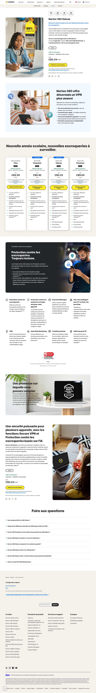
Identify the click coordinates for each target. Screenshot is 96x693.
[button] (48, 520)
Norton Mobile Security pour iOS (14, 645)
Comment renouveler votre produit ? (56, 629)
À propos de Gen (9, 688)
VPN (6, 588)
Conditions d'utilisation (55, 688)
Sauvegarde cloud (33, 636)
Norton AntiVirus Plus (12, 618)
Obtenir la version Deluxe (58, 65)
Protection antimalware (35, 633)
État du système (73, 688)
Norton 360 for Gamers (13, 629)
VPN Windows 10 (33, 644)
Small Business (30, 2)
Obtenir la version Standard (37, 187)
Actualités (17, 688)
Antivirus (30, 618)
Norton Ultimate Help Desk (56, 623)
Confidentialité (39, 688)
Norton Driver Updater (12, 651)
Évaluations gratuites (76, 620)
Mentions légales (31, 688)
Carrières (23, 688)
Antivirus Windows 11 (34, 628)
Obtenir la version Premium (80, 187)
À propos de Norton (76, 618)
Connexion (73, 623)
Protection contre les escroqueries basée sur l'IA (36, 621)
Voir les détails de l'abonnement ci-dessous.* (59, 70)
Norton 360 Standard (12, 620)
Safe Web (31, 639)
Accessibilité (64, 688)
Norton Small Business (12, 654)
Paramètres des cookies (83, 688)
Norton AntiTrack (11, 634)
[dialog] (5, 689)
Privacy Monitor (32, 650)
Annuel (52, 47)
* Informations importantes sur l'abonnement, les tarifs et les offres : (27, 594)
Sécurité (46, 688)
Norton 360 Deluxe (11, 623)
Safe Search (31, 641)
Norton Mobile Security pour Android (14, 640)
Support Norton (53, 626)
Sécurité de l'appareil (10, 585)
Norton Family (10, 637)
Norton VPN (9, 631)
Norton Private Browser (13, 657)
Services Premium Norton (56, 618)
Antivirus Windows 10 (34, 625)
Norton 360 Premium (12, 626)
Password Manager (33, 647)
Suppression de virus (34, 630)
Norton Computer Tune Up (56, 620)
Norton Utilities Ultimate (13, 649)
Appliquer (55, 604)
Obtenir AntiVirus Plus (15, 187)
